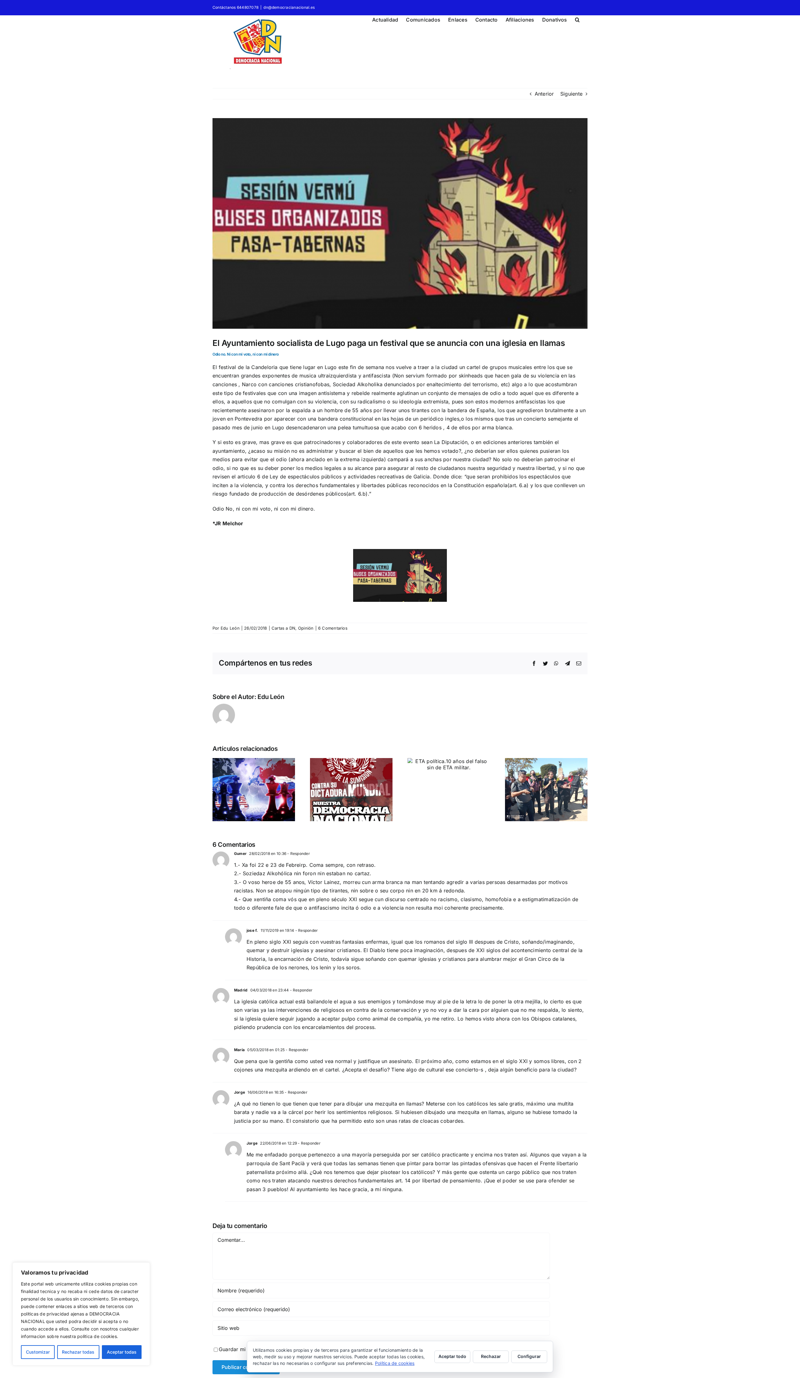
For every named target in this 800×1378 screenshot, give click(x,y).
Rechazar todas (78, 1352)
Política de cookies (395, 1363)
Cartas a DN (284, 628)
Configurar (529, 1356)
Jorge (239, 1092)
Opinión (306, 628)
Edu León (230, 628)
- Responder (298, 853)
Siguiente (571, 94)
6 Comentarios (333, 628)
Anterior (544, 94)
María (239, 1049)
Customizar (38, 1352)
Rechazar (491, 1356)
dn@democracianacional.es (289, 7)
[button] (577, 18)
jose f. (252, 930)
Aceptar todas (122, 1352)
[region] (81, 1314)
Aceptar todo (452, 1356)
